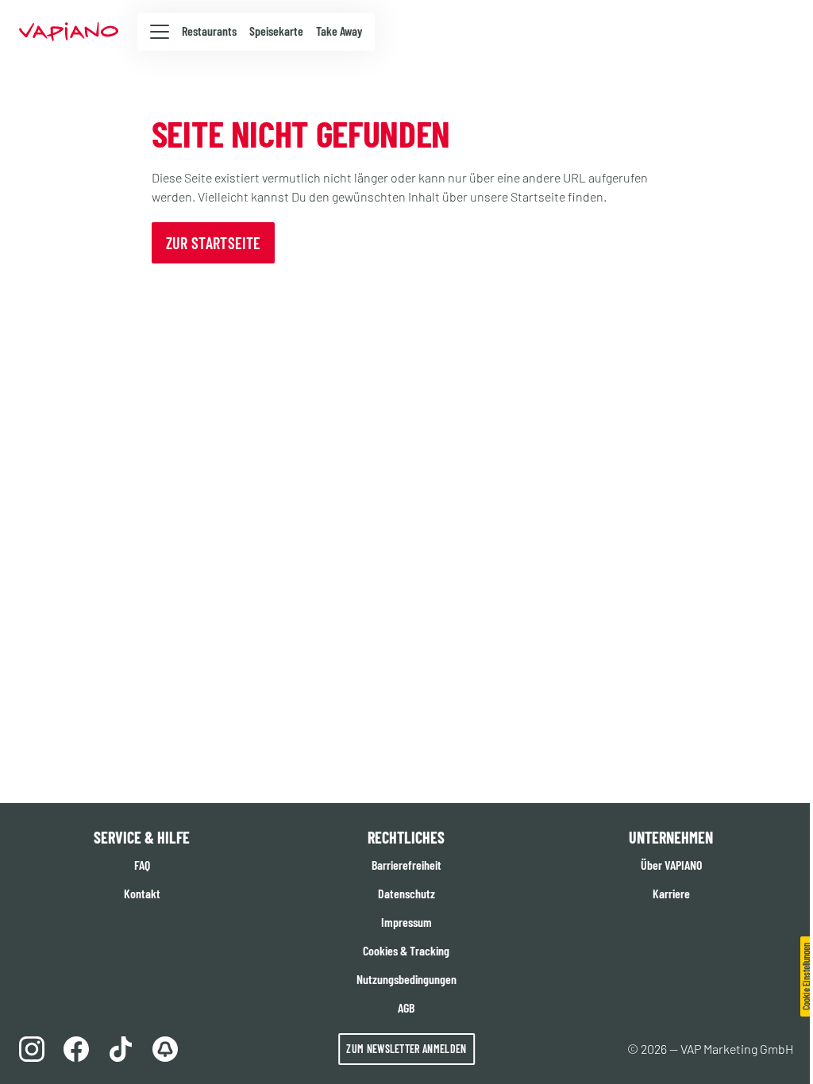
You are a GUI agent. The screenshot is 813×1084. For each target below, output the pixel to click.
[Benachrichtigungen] (165, 1049)
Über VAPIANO (671, 864)
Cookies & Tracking (406, 950)
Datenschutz (406, 893)
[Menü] (159, 31)
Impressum (406, 921)
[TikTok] (120, 1049)
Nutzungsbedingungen (406, 978)
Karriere (671, 893)
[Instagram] (31, 1049)
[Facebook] (76, 1049)
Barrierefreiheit (406, 864)
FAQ (142, 864)
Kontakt (142, 893)
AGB (406, 1007)
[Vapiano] (68, 31)
